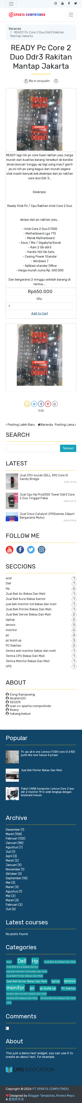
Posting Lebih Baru (21, 424)
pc (7, 635)
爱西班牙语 (16, 1099)
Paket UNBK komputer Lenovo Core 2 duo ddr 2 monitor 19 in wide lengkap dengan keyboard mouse (47, 792)
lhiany (14, 710)
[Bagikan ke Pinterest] (48, 404)
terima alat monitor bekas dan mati (31, 651)
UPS (9, 666)
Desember (13, 829)
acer (9, 578)
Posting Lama (64, 424)
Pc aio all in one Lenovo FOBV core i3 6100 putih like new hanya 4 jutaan (48, 753)
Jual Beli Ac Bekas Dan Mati (25, 594)
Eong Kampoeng (22, 694)
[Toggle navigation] (11, 4)
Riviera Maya (65, 1095)
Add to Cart (39, 313)
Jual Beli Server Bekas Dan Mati (28, 614)
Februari (12, 838)
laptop (10, 619)
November (13, 869)
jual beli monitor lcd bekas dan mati (31, 604)
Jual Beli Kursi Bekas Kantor (26, 599)
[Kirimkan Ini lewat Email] (27, 404)
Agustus (12, 847)
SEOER (15, 702)
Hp (8, 588)
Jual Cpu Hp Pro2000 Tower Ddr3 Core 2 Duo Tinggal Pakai (47, 496)
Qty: (40, 299)
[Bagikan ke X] (34, 404)
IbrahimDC (18, 698)
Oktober (11, 874)
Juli (8, 851)
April (9, 856)
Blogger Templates (41, 1095)
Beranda (15, 29)
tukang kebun (20, 714)
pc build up (13, 640)
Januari (11, 843)
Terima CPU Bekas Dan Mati (25, 656)
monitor (11, 630)
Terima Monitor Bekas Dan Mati (28, 661)
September (13, 878)
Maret (10, 834)
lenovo (10, 625)
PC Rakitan (13, 645)
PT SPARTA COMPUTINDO (50, 1089)
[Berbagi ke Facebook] (41, 404)
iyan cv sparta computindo (30, 706)
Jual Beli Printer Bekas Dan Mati (28, 609)
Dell (8, 583)
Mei (8, 882)
